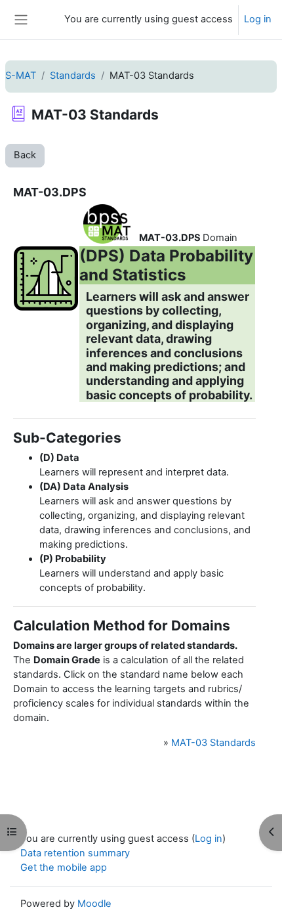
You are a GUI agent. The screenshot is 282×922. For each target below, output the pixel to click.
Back (25, 155)
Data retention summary (75, 853)
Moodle (94, 904)
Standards (73, 75)
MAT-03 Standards (213, 743)
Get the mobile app (63, 867)
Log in (258, 19)
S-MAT (20, 75)
